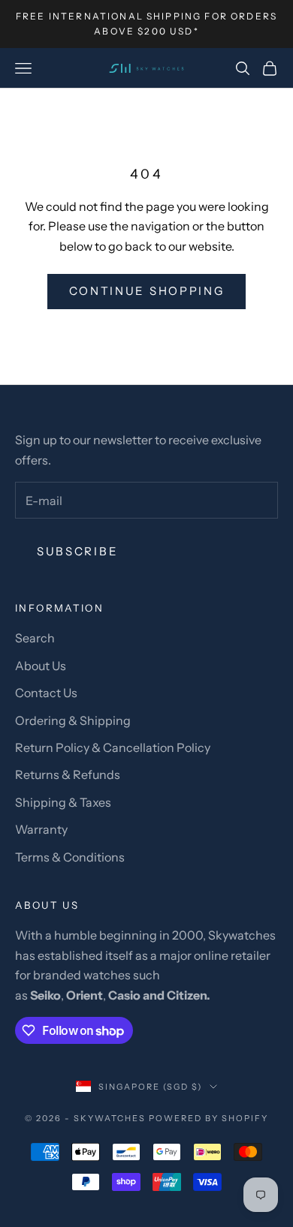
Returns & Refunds (67, 774)
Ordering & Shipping (73, 720)
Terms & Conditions (70, 857)
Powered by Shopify (208, 1118)
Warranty (41, 829)
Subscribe (77, 551)
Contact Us (46, 692)
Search (35, 637)
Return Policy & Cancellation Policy (112, 747)
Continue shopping (147, 291)
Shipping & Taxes (63, 802)
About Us (40, 665)
